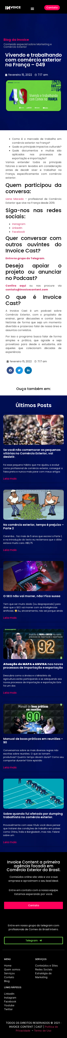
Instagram (18, 224)
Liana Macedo (15, 199)
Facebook (18, 232)
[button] (32, 8)
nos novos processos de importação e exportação (33, 666)
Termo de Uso (42, 1030)
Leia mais (10, 479)
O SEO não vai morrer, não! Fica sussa (31, 596)
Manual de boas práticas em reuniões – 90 (33, 740)
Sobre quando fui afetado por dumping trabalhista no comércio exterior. (33, 815)
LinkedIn (17, 228)
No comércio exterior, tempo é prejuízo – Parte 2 (33, 526)
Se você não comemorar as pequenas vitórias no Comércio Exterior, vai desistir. (31, 453)
